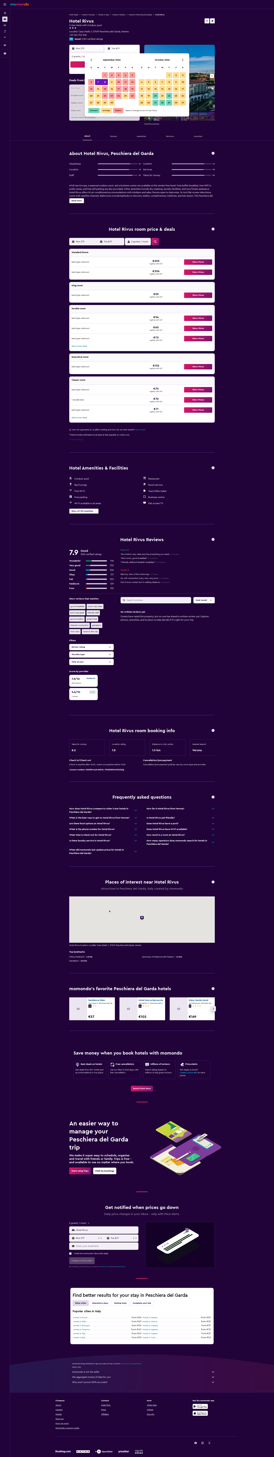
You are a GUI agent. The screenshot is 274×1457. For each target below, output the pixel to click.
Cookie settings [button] (76, 439)
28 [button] (98, 103)
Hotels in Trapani (150, 1334)
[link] (142, 1088)
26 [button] (132, 96)
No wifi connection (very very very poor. (145, 578)
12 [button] (132, 82)
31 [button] (183, 103)
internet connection (79, 625)
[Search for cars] (5, 25)
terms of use (105, 1266)
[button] (5, 4)
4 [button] (125, 75)
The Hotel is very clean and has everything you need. (150, 554)
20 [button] (91, 96)
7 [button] (98, 82)
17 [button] (119, 89)
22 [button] (105, 96)
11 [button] (125, 82)
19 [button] (132, 89)
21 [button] (98, 96)
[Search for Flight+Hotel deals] (5, 31)
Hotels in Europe (88, 15)
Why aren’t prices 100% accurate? (89, 1382)
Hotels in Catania (150, 1326)
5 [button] (132, 75)
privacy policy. (120, 1266)
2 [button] (111, 75)
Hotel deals (73, 15)
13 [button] (91, 89)
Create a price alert (188, 1073)
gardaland (96, 625)
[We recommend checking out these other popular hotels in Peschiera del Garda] (213, 989)
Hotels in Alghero (150, 1330)
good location (76, 619)
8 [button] (105, 82)
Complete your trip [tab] (142, 1303)
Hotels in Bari (79, 1338)
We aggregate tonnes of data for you (91, 1377)
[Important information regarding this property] (213, 731)
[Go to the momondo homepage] (19, 4)
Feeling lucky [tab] (120, 1303)
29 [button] (105, 103)
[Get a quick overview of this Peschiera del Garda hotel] (213, 153)
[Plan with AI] (5, 37)
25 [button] (125, 96)
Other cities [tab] (80, 1303)
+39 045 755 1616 (78, 35)
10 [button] (118, 82)
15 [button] (105, 89)
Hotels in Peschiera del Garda (140, 15)
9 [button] (111, 82)
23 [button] (111, 96)
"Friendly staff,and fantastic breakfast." (143, 562)
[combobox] (106, 1230)
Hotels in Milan (79, 1322)
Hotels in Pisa (79, 1334)
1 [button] (104, 75)
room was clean (95, 606)
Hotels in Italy (103, 15)
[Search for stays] (5, 19)
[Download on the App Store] (200, 1413)
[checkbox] (83, 681)
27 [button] (91, 103)
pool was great (77, 613)
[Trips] (5, 45)
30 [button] (111, 103)
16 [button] (112, 89)
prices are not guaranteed (131, 1363)
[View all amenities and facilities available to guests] (213, 468)
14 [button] (98, 89)
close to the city (90, 632)
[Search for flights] (5, 13)
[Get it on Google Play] (200, 1406)
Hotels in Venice (150, 1322)
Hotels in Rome (80, 1318)
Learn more (140, 430)
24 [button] (118, 96)
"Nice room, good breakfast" (139, 558)
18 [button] (125, 89)
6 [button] (91, 82)
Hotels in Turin (149, 1338)
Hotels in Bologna (81, 1326)
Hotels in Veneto (118, 15)
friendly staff (93, 613)
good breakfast (77, 606)
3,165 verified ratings (92, 39)
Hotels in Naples (150, 1318)
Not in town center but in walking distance (145, 582)
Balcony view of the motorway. (139, 574)
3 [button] (118, 75)
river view (74, 632)
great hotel (92, 619)
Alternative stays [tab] (100, 1303)
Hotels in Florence (81, 1330)
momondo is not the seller (85, 1372)
